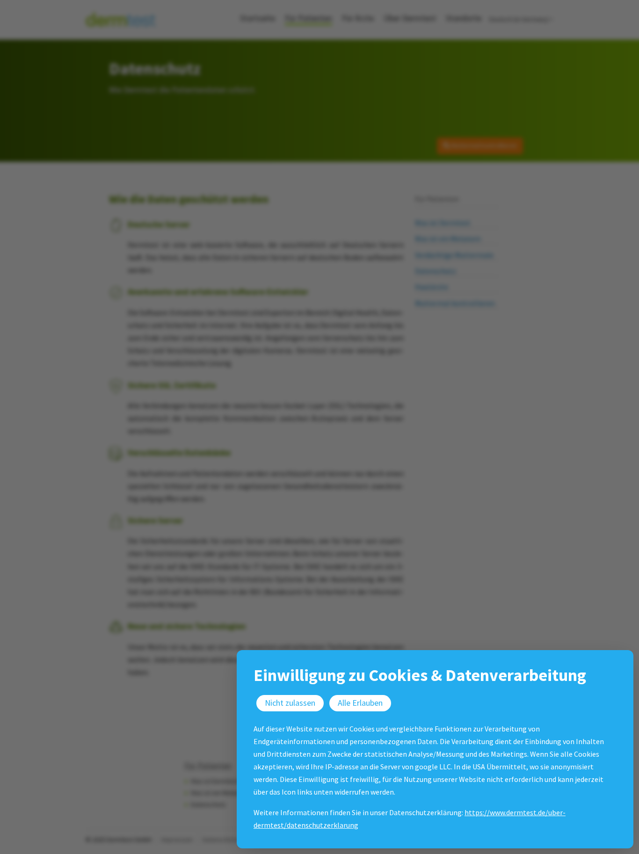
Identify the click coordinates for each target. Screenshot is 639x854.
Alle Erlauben (360, 702)
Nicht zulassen (290, 702)
